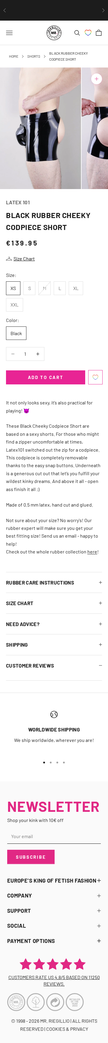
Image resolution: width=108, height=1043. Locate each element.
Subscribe (31, 857)
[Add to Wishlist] (95, 377)
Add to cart (46, 377)
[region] (54, 731)
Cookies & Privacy (67, 1029)
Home (13, 56)
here (92, 551)
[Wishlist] (88, 33)
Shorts (33, 56)
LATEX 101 (18, 202)
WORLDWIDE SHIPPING (54, 729)
